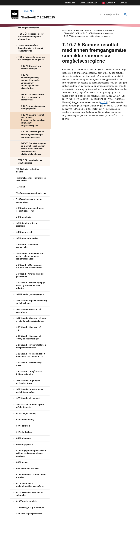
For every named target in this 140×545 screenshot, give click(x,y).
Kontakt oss (70, 3)
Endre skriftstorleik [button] (88, 3)
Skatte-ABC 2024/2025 (74, 33)
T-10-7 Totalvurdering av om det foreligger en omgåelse (88, 36)
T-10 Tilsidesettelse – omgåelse (99, 33)
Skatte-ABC (29, 11)
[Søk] (125, 14)
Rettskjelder (67, 30)
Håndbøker (98, 30)
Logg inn (123, 3)
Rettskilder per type (82, 30)
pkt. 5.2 (103, 102)
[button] (108, 2)
